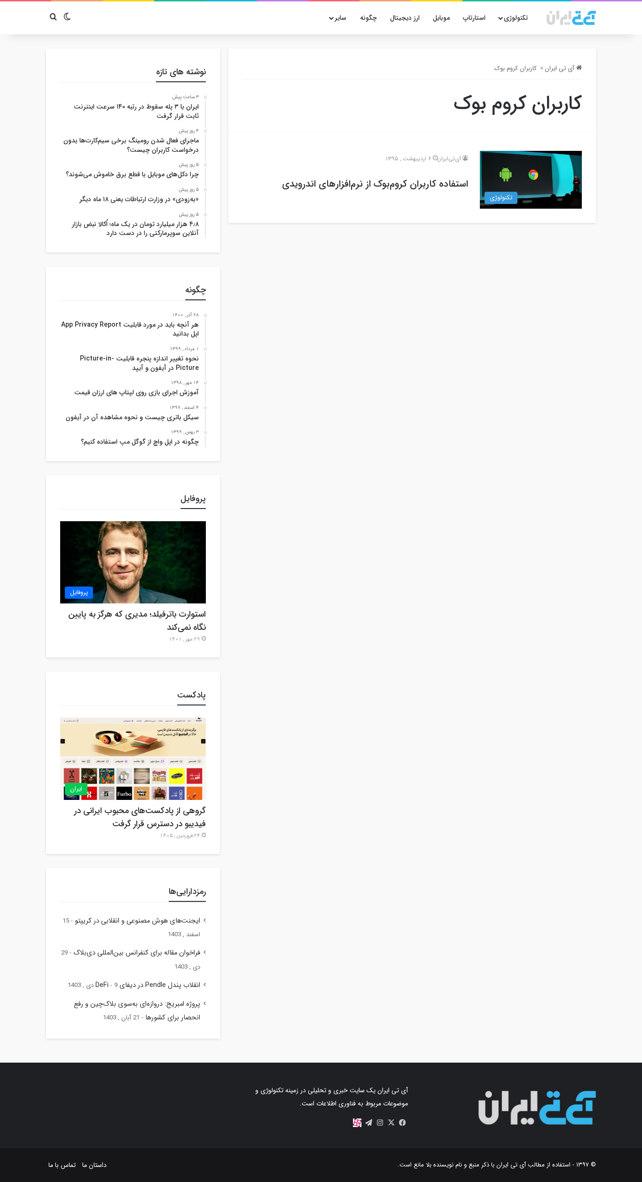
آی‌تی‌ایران (449, 158)
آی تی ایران (560, 68)
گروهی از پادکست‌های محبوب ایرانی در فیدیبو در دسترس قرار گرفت (140, 817)
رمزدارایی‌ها (187, 891)
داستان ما (94, 1165)
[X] (391, 1122)
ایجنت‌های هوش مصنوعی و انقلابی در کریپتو (137, 921)
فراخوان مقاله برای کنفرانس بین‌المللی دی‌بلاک (136, 952)
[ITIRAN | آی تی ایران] (571, 18)
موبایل (441, 18)
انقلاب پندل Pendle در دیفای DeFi (147, 985)
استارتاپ (474, 18)
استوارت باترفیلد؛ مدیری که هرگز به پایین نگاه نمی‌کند (137, 621)
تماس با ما (62, 1165)
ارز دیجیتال (405, 18)
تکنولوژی (516, 18)
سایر (340, 18)
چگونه (368, 18)
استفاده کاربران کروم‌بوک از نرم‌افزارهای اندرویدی (375, 184)
